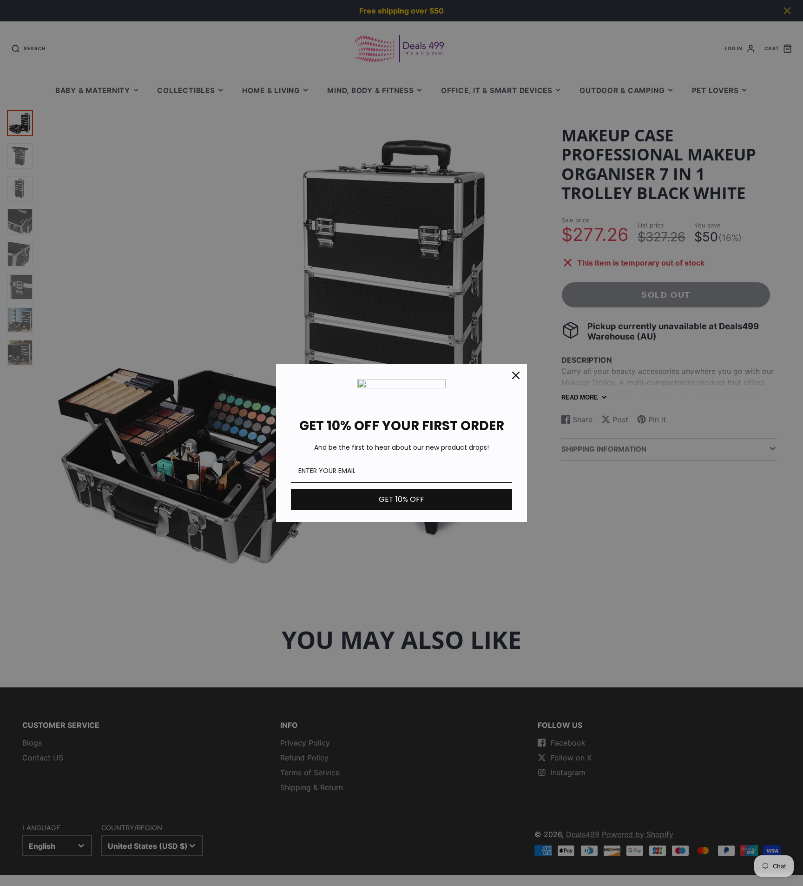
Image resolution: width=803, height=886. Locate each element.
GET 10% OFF (401, 499)
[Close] (516, 375)
